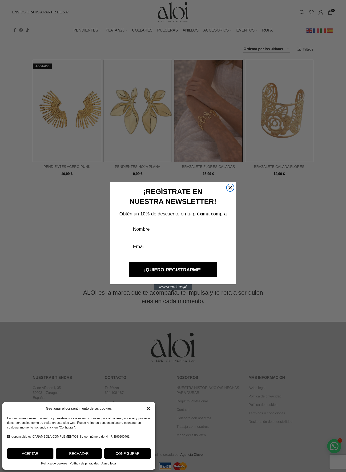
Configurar (128, 454)
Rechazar (79, 454)
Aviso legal (109, 463)
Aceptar (30, 454)
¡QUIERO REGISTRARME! (173, 269)
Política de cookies (54, 463)
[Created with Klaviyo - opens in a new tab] (173, 287)
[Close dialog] (230, 187)
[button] (148, 408)
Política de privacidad (84, 463)
